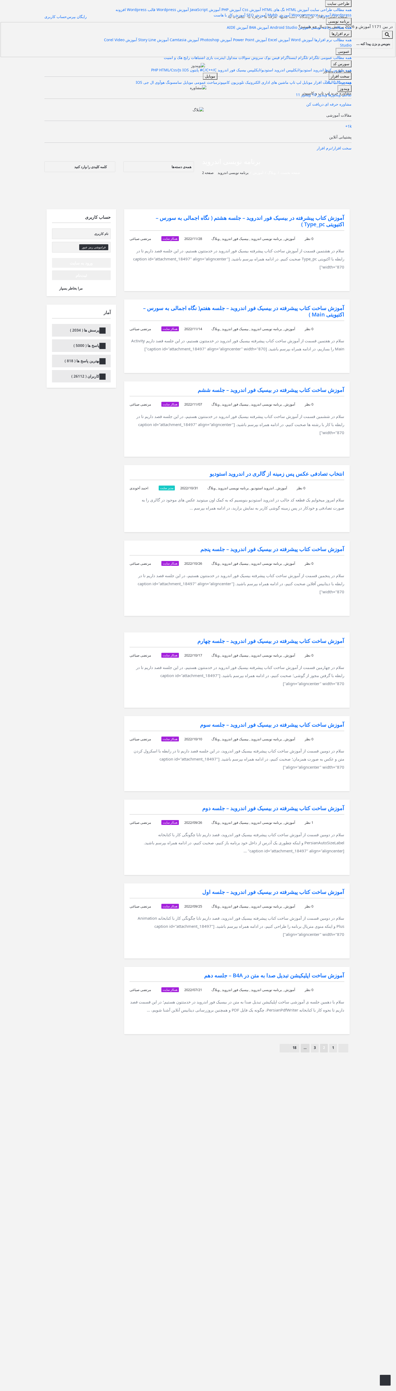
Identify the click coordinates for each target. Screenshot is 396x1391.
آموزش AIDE (237, 27)
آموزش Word (301, 39)
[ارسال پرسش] (385, 1380)
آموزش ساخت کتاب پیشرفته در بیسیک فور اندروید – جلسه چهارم (270, 640)
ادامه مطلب (326, 279)
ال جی (148, 82)
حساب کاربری (55, 16)
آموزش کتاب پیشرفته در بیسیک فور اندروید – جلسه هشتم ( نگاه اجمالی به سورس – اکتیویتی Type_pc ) (250, 221)
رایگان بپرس (77, 16)
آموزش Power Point (249, 39)
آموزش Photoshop (215, 39)
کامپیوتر (223, 82)
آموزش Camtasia (184, 39)
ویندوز (344, 88)
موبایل (306, 82)
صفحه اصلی (338, 16)
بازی (209, 57)
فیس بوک (271, 57)
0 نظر (309, 238)
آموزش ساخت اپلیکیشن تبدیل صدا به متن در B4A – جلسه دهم (274, 975)
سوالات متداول (237, 57)
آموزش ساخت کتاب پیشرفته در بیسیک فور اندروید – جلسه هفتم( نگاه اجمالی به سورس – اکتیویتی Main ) (243, 311)
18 (294, 1047)
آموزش (258, 172)
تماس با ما (236, 16)
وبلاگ (321, 16)
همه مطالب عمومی (335, 57)
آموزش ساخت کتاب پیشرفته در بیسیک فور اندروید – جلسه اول (273, 891)
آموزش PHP (231, 9)
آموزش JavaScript (205, 9)
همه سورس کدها (338, 69)
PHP (155, 69)
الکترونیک (252, 82)
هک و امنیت (173, 57)
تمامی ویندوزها (339, 94)
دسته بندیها (288, 16)
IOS (185, 69)
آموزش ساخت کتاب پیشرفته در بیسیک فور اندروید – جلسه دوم (273, 808)
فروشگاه (307, 16)
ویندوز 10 (319, 94)
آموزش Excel (278, 39)
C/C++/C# (208, 69)
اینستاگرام (288, 57)
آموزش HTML (297, 9)
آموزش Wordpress (173, 9)
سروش (256, 57)
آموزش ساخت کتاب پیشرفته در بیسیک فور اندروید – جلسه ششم (271, 389)
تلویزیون (237, 82)
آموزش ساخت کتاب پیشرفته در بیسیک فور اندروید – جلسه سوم (272, 724)
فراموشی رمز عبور (94, 247)
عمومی (343, 51)
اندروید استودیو (262, 488)
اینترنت (219, 57)
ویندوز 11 (303, 94)
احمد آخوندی (139, 488)
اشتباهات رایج (193, 57)
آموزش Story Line (153, 39)
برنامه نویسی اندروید (266, 238)
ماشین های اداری (274, 82)
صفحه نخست (290, 172)
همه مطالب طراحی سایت (330, 9)
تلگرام (313, 57)
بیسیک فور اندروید (231, 69)
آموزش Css (251, 9)
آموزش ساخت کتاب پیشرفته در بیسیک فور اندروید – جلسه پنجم (272, 549)
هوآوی (159, 82)
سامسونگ (173, 82)
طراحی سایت (338, 3)
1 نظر (309, 822)
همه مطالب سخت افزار (332, 82)
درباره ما (254, 16)
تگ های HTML (273, 9)
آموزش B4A (258, 27)
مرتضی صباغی (140, 238)
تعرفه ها (270, 16)
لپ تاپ (295, 82)
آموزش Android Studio (289, 27)
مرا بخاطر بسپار (71, 288)
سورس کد (341, 63)
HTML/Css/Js (170, 69)
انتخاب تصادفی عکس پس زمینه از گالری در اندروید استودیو (277, 473)
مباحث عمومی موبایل (199, 82)
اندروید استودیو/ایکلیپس (304, 69)
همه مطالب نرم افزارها (332, 39)
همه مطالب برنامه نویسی (331, 27)
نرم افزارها (340, 33)
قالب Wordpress (141, 9)
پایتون (194, 69)
